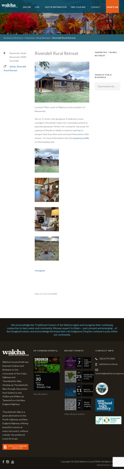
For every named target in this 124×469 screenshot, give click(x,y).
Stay (37, 7)
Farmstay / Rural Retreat (37, 37)
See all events (40, 394)
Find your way (78, 7)
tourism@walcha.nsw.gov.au (109, 373)
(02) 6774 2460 (107, 358)
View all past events (74, 414)
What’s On (112, 7)
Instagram (40, 270)
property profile (81, 138)
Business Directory (13, 37)
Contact (95, 7)
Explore (27, 7)
